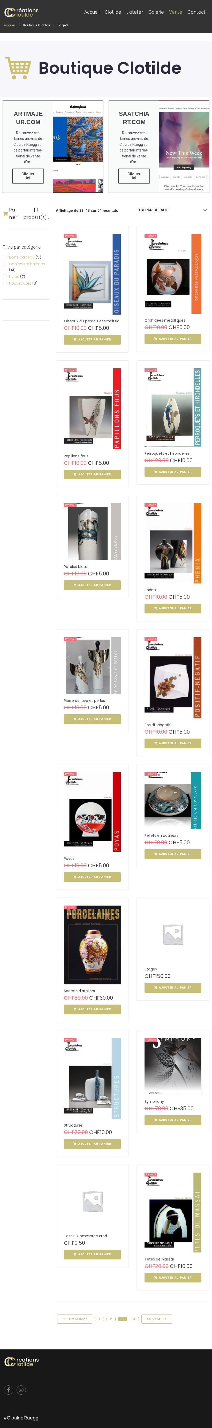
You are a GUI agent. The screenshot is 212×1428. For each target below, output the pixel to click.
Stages (151, 969)
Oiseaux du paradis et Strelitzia (91, 321)
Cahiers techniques (27, 264)
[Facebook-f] (8, 1390)
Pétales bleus (76, 566)
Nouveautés (20, 283)
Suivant (153, 1319)
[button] (92, 340)
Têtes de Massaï (159, 1259)
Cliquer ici (28, 176)
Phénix (150, 590)
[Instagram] (21, 1390)
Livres (14, 276)
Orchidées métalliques (165, 320)
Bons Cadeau (22, 257)
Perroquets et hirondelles (167, 453)
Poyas (69, 858)
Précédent (78, 1319)
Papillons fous (76, 456)
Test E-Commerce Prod (85, 1236)
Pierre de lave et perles (84, 700)
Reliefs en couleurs (161, 835)
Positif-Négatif (158, 724)
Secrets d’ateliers (79, 990)
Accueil (10, 25)
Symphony (154, 1101)
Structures (73, 1125)
